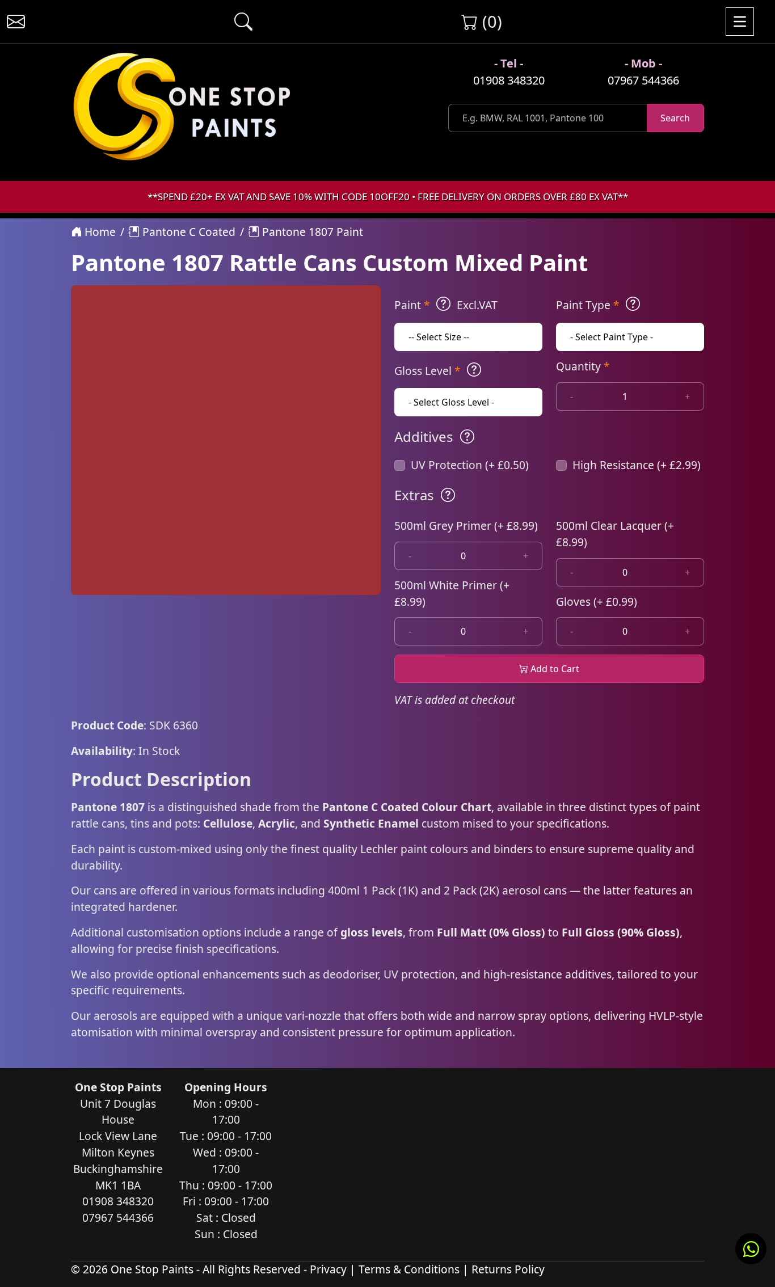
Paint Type (588, 305)
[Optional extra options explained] (447, 495)
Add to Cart (553, 669)
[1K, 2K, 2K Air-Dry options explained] (443, 304)
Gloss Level (427, 370)
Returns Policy (508, 1269)
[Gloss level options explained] (474, 369)
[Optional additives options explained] (467, 436)
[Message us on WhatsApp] (750, 1248)
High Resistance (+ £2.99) (636, 464)
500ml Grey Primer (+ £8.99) (466, 525)
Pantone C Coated (187, 231)
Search (675, 118)
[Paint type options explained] (632, 304)
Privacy (328, 1269)
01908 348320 (509, 80)
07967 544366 (643, 80)
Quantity (583, 366)
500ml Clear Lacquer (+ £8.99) (615, 534)
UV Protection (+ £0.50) (470, 464)
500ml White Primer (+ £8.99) (451, 593)
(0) (490, 21)
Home (99, 231)
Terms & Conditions (409, 1269)
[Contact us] (16, 21)
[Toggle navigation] (739, 21)
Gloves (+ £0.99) (596, 601)
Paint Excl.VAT (446, 305)
